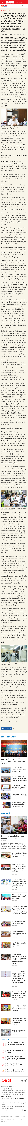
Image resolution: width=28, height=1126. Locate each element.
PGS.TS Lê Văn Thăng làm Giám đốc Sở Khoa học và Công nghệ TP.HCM (13, 761)
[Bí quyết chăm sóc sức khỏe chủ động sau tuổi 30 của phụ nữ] (5, 1021)
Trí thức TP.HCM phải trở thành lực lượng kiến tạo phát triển (18, 804)
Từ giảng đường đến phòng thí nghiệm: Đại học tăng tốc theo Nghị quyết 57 (19, 778)
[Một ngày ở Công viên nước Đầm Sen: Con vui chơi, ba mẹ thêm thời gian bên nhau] (5, 1080)
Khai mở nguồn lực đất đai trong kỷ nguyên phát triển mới (19, 787)
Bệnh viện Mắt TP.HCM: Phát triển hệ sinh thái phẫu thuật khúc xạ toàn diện (19, 1094)
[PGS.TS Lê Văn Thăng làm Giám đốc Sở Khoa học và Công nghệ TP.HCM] (14, 748)
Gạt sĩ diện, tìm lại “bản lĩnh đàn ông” (19, 1041)
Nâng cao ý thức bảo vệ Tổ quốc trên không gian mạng (19, 854)
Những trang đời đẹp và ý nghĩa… (15, 1120)
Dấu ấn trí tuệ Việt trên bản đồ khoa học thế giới (19, 795)
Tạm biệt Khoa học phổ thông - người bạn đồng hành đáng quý (16, 1113)
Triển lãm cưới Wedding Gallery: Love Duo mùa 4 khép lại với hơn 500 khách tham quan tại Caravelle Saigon (19, 959)
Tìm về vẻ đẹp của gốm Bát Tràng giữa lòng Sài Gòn (19, 944)
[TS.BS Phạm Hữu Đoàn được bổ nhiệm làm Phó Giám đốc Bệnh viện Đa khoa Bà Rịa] (5, 1007)
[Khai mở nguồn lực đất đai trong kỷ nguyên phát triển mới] (5, 788)
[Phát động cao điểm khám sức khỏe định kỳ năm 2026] (5, 934)
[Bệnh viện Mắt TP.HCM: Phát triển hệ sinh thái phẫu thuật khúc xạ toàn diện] (5, 1094)
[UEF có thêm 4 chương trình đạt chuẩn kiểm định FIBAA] (5, 897)
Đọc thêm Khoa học (8, 737)
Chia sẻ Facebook (7, 728)
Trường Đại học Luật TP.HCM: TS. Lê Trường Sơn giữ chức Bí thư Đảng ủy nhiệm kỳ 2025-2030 (19, 868)
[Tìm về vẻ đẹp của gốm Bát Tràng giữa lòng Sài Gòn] (5, 945)
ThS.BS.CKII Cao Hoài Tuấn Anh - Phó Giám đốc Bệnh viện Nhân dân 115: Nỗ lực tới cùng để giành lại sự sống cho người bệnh (19, 1066)
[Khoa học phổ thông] (18, 2)
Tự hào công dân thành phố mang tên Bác (19, 922)
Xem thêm (14, 1103)
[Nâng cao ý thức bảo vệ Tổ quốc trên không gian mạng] (5, 855)
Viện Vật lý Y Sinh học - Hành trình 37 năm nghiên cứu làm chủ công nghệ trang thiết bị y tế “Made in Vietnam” (19, 910)
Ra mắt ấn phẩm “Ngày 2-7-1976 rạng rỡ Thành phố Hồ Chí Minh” (19, 1051)
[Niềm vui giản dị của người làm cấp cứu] (5, 1032)
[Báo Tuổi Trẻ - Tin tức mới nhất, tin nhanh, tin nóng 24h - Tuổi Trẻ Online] (10, 2)
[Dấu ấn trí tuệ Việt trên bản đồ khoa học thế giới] (5, 796)
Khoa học (17, 6)
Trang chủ (3, 10)
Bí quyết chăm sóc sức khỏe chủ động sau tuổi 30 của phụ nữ (19, 1020)
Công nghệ (24, 6)
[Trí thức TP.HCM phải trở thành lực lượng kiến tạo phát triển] (5, 805)
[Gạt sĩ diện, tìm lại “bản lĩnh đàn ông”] (5, 1042)
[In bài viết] (13, 728)
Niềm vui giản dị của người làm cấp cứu (18, 1031)
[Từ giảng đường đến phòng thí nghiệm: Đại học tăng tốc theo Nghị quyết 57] (5, 779)
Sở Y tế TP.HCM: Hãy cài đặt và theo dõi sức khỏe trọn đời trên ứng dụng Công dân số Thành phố (19, 883)
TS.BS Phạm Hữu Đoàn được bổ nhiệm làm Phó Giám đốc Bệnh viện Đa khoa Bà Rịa (19, 1007)
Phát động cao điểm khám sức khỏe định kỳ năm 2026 (19, 933)
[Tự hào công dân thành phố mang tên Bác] (5, 924)
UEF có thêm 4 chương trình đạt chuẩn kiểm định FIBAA (19, 896)
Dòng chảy (11, 6)
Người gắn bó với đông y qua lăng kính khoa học (12, 837)
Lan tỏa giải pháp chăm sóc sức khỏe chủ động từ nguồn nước (19, 769)
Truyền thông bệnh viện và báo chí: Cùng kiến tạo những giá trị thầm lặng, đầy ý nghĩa (19, 994)
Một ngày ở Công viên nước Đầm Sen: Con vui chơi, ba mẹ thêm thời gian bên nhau (19, 1080)
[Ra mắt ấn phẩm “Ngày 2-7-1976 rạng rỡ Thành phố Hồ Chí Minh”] (5, 1052)
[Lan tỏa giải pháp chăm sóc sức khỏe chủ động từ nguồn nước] (5, 770)
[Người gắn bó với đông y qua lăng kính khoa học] (14, 825)
